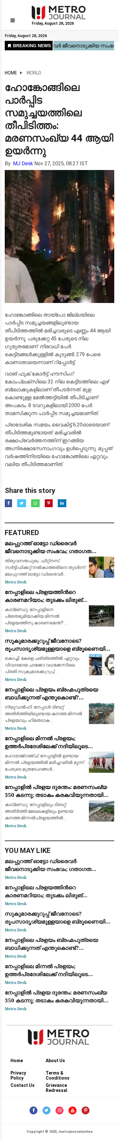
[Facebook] (33, 1110)
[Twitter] (46, 1110)
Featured (22, 533)
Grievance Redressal (56, 1086)
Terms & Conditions (57, 1074)
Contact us (22, 1085)
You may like (28, 850)
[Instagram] (59, 1110)
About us (55, 1060)
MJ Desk (23, 164)
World (33, 72)
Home (11, 72)
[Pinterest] (85, 1110)
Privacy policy (18, 1074)
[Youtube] (72, 1110)
